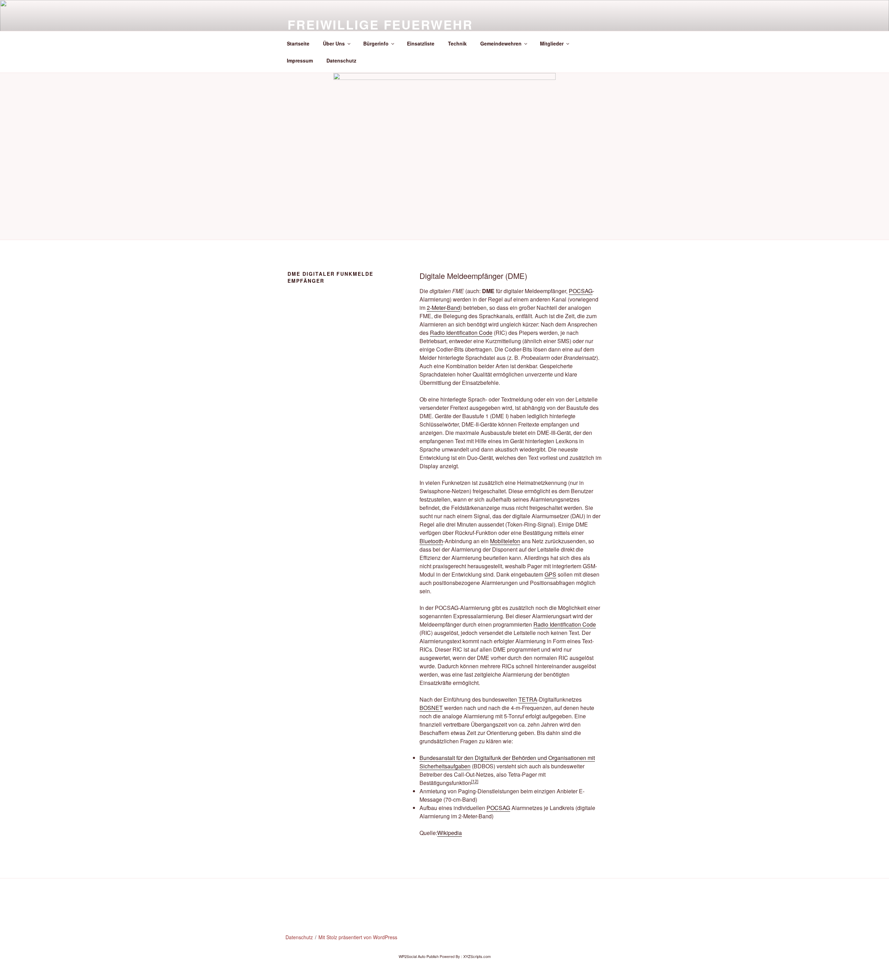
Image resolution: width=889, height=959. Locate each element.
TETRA (527, 699)
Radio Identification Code (461, 333)
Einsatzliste (420, 43)
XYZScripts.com (477, 956)
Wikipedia (449, 833)
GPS (550, 574)
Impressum (300, 60)
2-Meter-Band (443, 308)
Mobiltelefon (505, 541)
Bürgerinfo (376, 43)
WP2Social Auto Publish (419, 956)
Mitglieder (552, 43)
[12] (474, 781)
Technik (457, 43)
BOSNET (431, 708)
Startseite (298, 43)
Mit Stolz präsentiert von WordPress (357, 937)
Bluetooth (431, 541)
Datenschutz (341, 60)
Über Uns (334, 43)
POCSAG (580, 291)
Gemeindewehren (501, 43)
